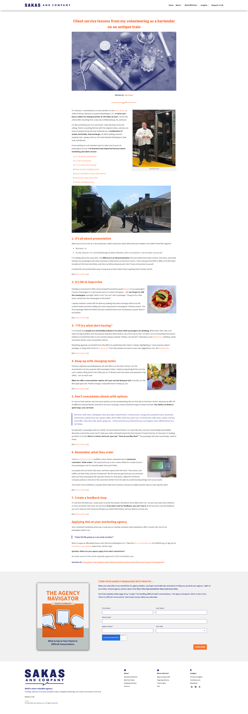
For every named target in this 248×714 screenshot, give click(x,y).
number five (164, 348)
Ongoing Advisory (163, 680)
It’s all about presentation (85, 156)
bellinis (127, 289)
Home (171, 5)
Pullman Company (85, 459)
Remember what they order (86, 178)
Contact (127, 686)
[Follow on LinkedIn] (191, 686)
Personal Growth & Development (150, 562)
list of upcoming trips (143, 543)
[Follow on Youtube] (195, 686)
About (178, 5)
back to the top (81, 274)
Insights (204, 5)
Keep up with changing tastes (87, 169)
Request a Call (217, 5)
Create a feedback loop (84, 182)
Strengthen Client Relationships (96, 562)
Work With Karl (191, 5)
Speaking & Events (130, 683)
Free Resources (195, 680)
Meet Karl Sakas (129, 680)
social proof (103, 348)
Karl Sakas (129, 95)
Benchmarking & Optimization (123, 562)
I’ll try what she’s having (86, 165)
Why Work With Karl (130, 677)
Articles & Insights (196, 677)
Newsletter (194, 683)
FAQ (158, 686)
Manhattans (158, 337)
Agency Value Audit (163, 677)
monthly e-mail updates (81, 546)
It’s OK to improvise (83, 160)
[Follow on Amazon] (199, 686)
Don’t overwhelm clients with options (90, 173)
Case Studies (161, 683)
